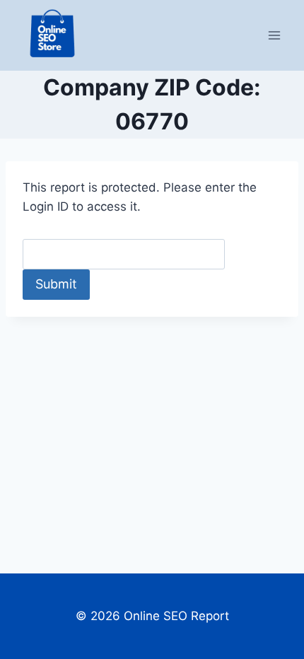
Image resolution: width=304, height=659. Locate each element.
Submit (56, 283)
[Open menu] (274, 35)
